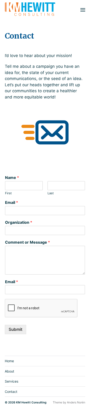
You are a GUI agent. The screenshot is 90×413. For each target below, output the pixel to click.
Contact (11, 392)
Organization (18, 222)
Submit (15, 329)
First (8, 193)
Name (12, 177)
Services (11, 381)
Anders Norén (76, 402)
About (9, 371)
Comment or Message (27, 242)
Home (9, 361)
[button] (83, 9)
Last (51, 193)
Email (11, 202)
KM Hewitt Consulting (31, 402)
